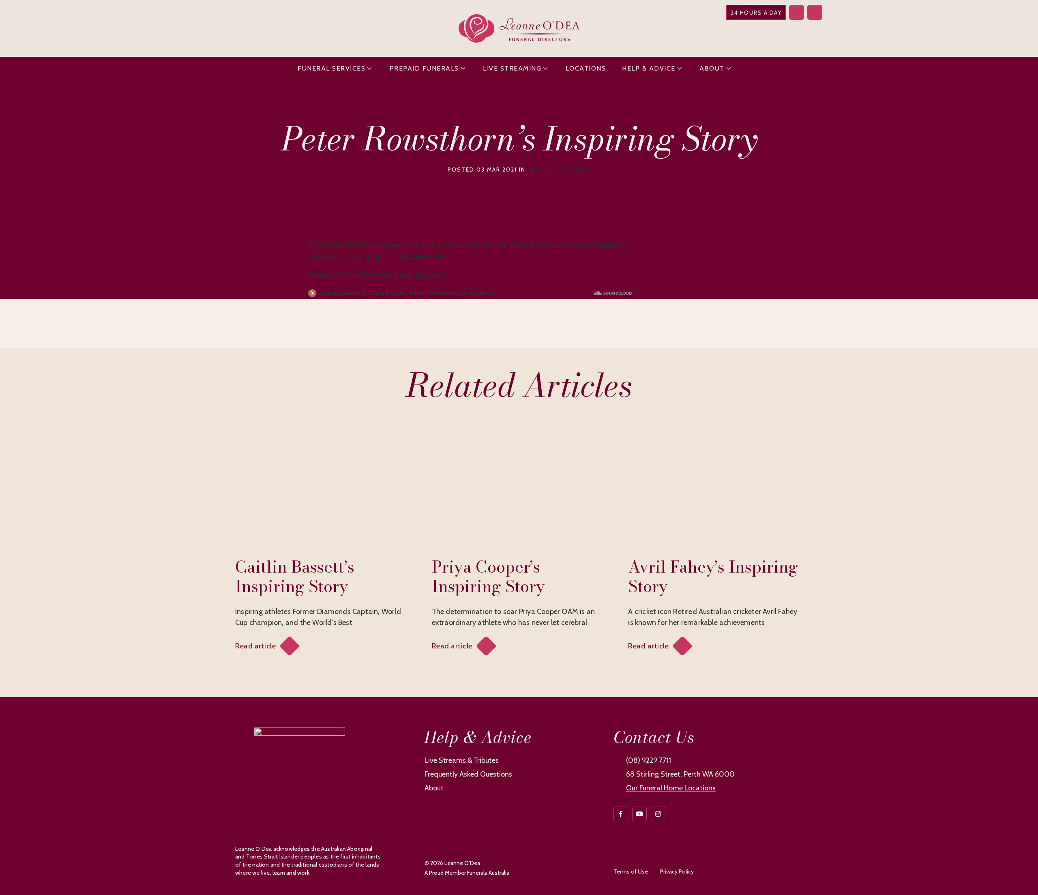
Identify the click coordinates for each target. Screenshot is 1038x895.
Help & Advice (649, 68)
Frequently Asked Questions (468, 774)
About (712, 68)
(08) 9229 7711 (648, 760)
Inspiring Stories (559, 169)
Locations (586, 68)
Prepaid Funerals (424, 68)
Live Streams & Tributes (462, 760)
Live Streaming (512, 68)
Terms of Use (630, 871)
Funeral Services (331, 68)
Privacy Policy (677, 871)
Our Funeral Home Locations (671, 787)
